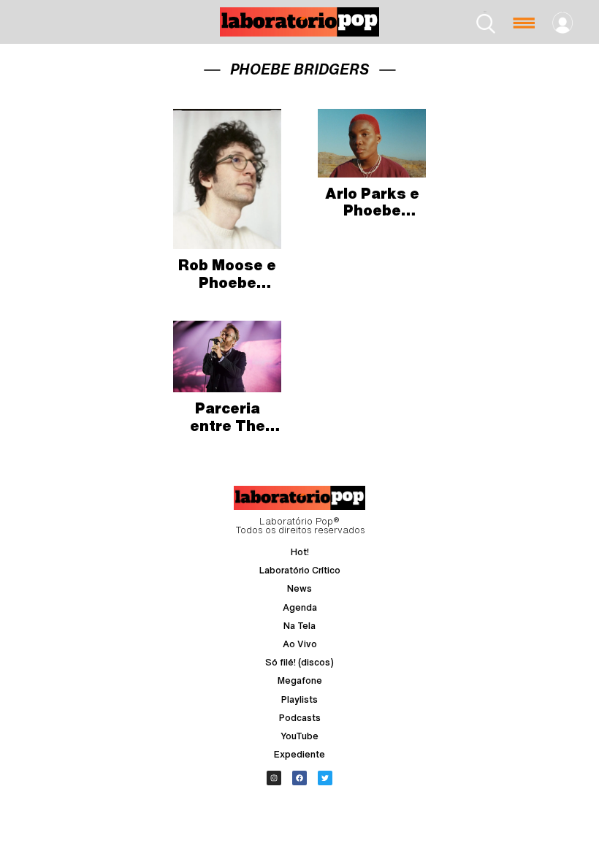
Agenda (300, 607)
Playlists (299, 699)
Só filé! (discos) (299, 662)
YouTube (299, 736)
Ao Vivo (300, 644)
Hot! (300, 552)
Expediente (299, 754)
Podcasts (300, 717)
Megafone (300, 680)
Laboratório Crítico (299, 570)
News (299, 588)
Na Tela (299, 625)
